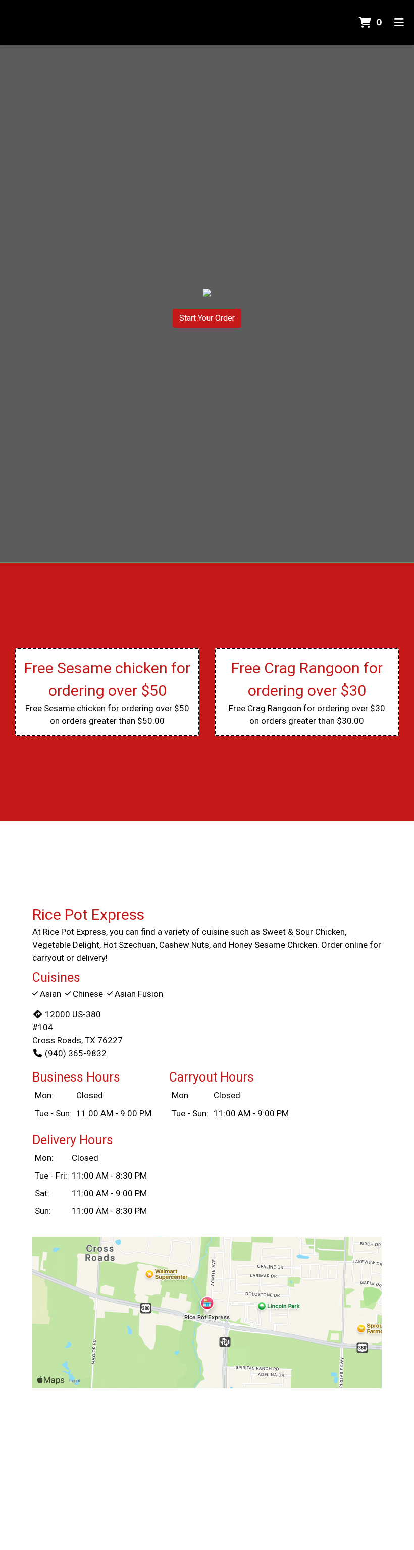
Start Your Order (207, 318)
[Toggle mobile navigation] (399, 22)
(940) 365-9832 (76, 1053)
